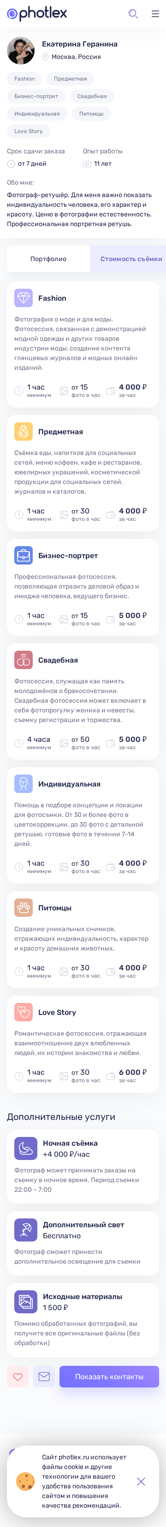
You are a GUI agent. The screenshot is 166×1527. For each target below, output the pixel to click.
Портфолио (48, 259)
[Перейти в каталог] (37, 14)
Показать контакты (109, 1376)
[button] (133, 13)
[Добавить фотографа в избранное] (18, 1376)
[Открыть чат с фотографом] (44, 1376)
